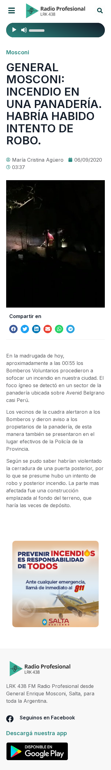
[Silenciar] (24, 30)
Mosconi (17, 52)
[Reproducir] (14, 30)
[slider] (37, 29)
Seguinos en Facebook (47, 717)
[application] (55, 30)
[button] (11, 10)
